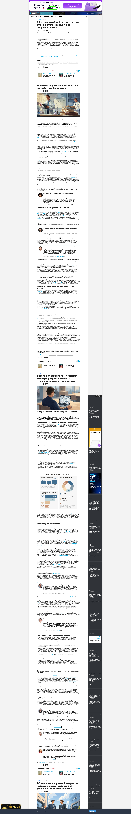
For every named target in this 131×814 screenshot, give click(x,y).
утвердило (71, 513)
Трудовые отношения (73, 62)
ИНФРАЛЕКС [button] (63, 613)
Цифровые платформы (59, 762)
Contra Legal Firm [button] (51, 548)
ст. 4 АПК (39, 160)
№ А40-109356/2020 (41, 213)
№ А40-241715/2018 (57, 282)
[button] (43, 30)
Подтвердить (92, 811)
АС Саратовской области (63, 555)
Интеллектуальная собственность (65, 354)
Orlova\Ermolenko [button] (57, 726)
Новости (91, 396)
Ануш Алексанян (43, 762)
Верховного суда (40, 142)
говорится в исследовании (43, 452)
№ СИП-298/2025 (72, 265)
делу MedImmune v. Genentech (48, 314)
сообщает (59, 33)
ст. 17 (38, 602)
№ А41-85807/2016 (64, 151)
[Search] (86, 16)
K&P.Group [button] (73, 177)
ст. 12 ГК (58, 212)
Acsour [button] (64, 541)
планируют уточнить (74, 677)
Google (65, 62)
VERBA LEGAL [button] (40, 218)
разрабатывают (69, 531)
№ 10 (65, 144)
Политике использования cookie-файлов (42, 812)
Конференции (39, 16)
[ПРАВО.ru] (34, 13)
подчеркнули (51, 527)
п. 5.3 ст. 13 (39, 137)
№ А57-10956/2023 (57, 564)
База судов (53, 16)
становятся (72, 463)
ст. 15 (61, 431)
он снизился (55, 454)
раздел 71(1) (39, 291)
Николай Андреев (43, 354)
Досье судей (46, 16)
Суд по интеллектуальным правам (70, 220)
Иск (61, 62)
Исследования (61, 16)
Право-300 (32, 16)
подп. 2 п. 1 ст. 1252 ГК (70, 141)
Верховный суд (75, 543)
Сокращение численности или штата (46, 64)
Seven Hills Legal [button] (56, 238)
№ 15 (42, 682)
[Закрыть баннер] (20, 804)
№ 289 (58, 424)
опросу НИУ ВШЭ (51, 460)
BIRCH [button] (52, 654)
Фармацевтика (53, 354)
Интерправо (39, 19)
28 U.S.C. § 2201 (44, 308)
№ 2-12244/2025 (56, 573)
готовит (55, 674)
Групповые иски (41, 62)
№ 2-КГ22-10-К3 (40, 545)
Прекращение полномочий (52, 62)
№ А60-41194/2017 (65, 215)
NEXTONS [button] (72, 596)
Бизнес (50, 762)
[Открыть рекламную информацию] (100, 447)
